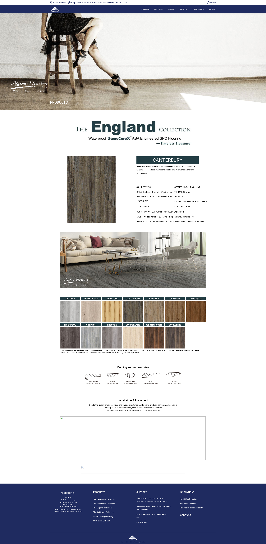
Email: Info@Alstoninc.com (67, 506)
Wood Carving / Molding (103, 516)
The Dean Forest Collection (104, 504)
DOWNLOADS (141, 522)
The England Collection (102, 508)
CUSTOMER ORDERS (101, 521)
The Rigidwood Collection (103, 512)
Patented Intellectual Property (191, 508)
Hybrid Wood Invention (188, 499)
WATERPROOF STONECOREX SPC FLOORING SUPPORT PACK (154, 508)
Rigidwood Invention (188, 504)
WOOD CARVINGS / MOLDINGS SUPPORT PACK (151, 516)
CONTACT (185, 515)
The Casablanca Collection (104, 499)
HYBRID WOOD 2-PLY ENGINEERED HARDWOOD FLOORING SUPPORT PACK (152, 500)
